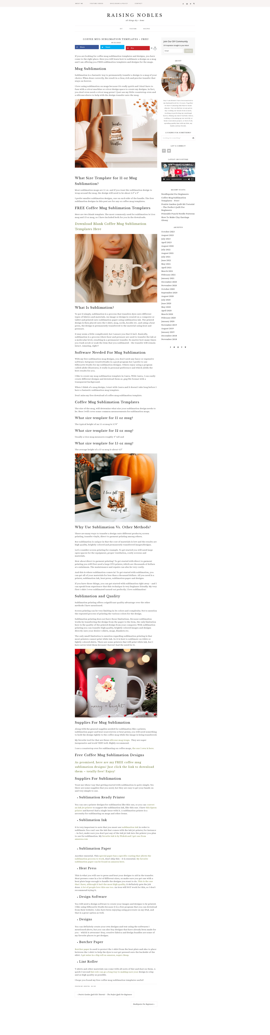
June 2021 (166, 260)
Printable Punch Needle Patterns (178, 214)
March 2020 (167, 314)
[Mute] (189, 179)
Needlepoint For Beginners (175, 194)
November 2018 (169, 339)
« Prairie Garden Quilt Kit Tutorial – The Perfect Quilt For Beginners (104, 995)
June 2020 (166, 303)
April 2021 (166, 267)
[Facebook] (170, 347)
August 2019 (167, 328)
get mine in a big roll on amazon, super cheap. (105, 955)
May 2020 (166, 307)
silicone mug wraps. (120, 740)
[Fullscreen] (192, 179)
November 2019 (169, 325)
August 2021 (167, 253)
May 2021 (166, 264)
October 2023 (168, 232)
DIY (95, 986)
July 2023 (166, 239)
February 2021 (168, 275)
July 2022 (166, 249)
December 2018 (169, 336)
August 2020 (167, 296)
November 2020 (169, 285)
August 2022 (167, 246)
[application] (178, 171)
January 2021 (167, 278)
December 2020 (169, 282)
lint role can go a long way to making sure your (114, 972)
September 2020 (169, 293)
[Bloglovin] (185, 347)
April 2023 (166, 242)
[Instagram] (178, 347)
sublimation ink (130, 827)
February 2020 (168, 318)
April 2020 (166, 310)
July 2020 (166, 300)
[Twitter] (174, 347)
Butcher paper (82, 949)
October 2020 (168, 289)
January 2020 (167, 321)
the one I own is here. (143, 748)
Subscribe (189, 51)
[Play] (164, 179)
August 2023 (167, 235)
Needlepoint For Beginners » (144, 1004)
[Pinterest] (181, 347)
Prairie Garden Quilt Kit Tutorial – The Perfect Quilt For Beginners (177, 207)
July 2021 (166, 257)
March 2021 (167, 271)
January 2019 (167, 332)
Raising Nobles (135, 15)
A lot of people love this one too (97, 887)
